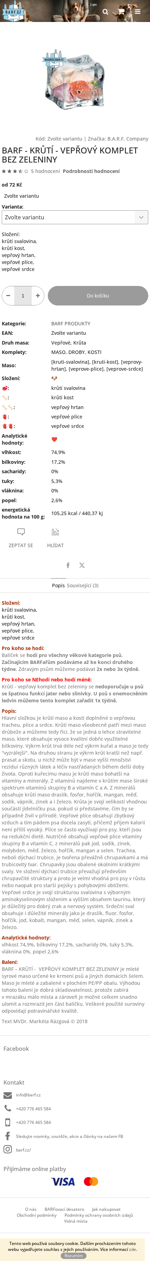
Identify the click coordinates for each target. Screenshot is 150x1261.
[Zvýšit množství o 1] (38, 295)
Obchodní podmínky (37, 1215)
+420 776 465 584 (33, 1109)
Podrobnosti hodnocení (91, 171)
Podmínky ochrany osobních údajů (99, 1215)
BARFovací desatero (64, 1209)
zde (132, 1249)
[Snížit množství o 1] (8, 295)
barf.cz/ (23, 1150)
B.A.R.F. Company (127, 138)
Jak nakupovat (106, 1209)
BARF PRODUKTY (70, 323)
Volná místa (76, 1221)
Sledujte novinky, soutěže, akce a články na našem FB (69, 1136)
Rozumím (74, 1256)
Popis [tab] (58, 585)
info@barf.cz (28, 1095)
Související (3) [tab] (82, 585)
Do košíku (98, 295)
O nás (31, 1209)
